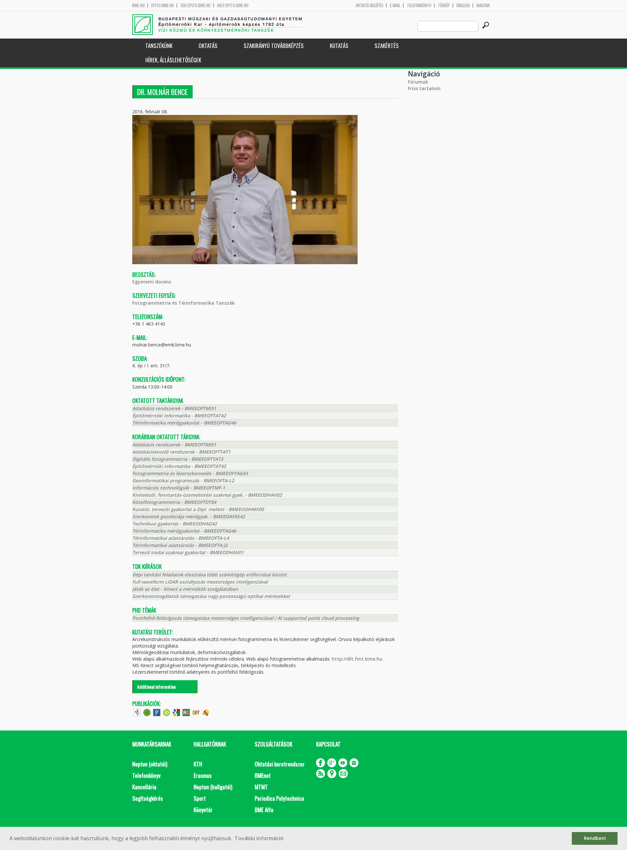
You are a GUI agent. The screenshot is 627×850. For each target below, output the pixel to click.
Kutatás (339, 45)
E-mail (395, 5)
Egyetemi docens (151, 282)
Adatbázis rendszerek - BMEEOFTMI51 (174, 408)
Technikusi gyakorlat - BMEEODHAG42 (174, 524)
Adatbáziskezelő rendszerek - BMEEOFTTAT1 (181, 452)
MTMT (261, 787)
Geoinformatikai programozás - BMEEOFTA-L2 (183, 480)
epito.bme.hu (162, 5)
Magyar (483, 5)
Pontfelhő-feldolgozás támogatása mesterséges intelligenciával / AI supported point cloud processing (245, 618)
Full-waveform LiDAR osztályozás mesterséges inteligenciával (200, 582)
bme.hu (138, 5)
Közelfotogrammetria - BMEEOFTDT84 (174, 502)
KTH (198, 764)
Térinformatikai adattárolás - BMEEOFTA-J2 (180, 545)
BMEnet (263, 775)
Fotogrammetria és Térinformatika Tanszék (183, 303)
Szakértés (387, 45)
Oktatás (208, 45)
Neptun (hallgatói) (213, 787)
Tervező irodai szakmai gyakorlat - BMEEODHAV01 (188, 552)
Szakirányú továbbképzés (274, 45)
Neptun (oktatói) (149, 764)
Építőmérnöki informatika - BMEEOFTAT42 (179, 415)
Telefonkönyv (419, 5)
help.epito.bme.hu (233, 5)
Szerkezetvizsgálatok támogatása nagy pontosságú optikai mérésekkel (211, 596)
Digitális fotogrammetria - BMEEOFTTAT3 (177, 459)
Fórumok (418, 82)
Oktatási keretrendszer (280, 764)
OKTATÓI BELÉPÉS (369, 5)
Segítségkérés (147, 798)
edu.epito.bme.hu (196, 5)
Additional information (156, 686)
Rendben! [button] (595, 838)
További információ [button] (258, 838)
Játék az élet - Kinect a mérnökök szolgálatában (185, 589)
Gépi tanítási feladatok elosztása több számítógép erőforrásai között (209, 574)
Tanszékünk (158, 45)
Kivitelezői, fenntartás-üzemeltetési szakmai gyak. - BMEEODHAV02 (207, 495)
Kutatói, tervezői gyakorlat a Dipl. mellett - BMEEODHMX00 (198, 509)
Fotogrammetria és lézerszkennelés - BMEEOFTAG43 (190, 473)
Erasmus (203, 775)
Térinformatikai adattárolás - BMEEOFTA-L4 (180, 538)
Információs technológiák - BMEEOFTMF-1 (178, 488)
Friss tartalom (424, 88)
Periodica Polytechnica (279, 798)
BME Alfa (264, 810)
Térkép (444, 5)
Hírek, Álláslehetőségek (173, 60)
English (463, 5)
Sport (200, 798)
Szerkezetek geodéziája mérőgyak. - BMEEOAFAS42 (188, 516)
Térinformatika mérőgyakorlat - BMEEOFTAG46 (184, 423)
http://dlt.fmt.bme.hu (357, 659)
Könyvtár (203, 810)
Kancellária (144, 787)
